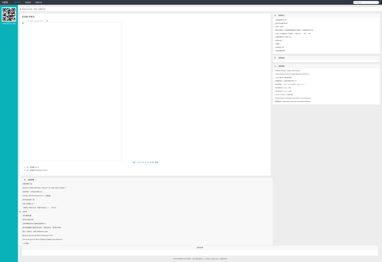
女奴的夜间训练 (280, 50)
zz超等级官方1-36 (281, 20)
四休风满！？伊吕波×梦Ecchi (32, 192)
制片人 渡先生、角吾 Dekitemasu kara (35, 231)
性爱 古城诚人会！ (28, 203)
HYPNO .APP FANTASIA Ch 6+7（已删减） (37, 196)
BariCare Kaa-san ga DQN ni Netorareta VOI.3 (37, 235)
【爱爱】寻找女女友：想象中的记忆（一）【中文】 (39, 207)
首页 (35, 9)
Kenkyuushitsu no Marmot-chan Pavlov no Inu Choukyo (292, 98)
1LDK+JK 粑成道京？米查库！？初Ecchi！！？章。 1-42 (293, 33)
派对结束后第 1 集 (28, 200)
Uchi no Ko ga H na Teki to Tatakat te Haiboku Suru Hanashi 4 (42, 239)
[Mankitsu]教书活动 (281, 23)
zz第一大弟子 (279, 27)
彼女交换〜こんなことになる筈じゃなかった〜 (290, 84)
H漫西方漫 (38, 2)
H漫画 (5, 2)
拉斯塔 (277, 44)
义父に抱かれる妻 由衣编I (283, 77)
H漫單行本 (17, 2)
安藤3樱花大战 (27, 184)
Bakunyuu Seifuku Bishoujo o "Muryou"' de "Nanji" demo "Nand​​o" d (44, 188)
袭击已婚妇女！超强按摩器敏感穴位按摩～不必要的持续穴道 (294, 30)
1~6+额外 (25, 243)
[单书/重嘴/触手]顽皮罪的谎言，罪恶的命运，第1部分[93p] (41, 227)
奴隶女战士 (278, 40)
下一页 (152, 162)
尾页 (156, 162)
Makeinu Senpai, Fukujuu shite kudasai (287, 70)
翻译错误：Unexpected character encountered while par (293, 101)
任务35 (24, 211)
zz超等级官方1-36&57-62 (283, 37)
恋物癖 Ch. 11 (34, 167)
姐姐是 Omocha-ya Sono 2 (39, 170)
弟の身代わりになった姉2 (283, 91)
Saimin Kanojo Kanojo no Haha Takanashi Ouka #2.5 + (292, 74)
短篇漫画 (28, 2)
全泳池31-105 (279, 47)
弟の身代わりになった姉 (283, 87)
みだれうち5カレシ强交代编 (284, 94)
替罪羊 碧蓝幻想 (27, 219)
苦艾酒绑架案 (26, 215)
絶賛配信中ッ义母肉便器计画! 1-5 (285, 81)
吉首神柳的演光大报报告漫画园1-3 (33, 223)
